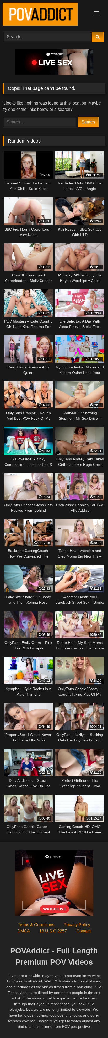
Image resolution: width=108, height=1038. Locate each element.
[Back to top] (92, 1022)
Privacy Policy (77, 924)
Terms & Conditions (36, 924)
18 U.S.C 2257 (53, 931)
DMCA (23, 931)
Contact (83, 931)
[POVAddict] (44, 15)
